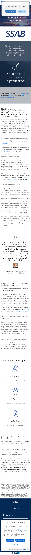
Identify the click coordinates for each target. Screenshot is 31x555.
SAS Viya (11, 95)
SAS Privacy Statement (22, 530)
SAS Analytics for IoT (23, 93)
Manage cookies (15, 544)
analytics (5, 143)
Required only (20, 540)
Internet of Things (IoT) (7, 151)
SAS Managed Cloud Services (19, 311)
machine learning (12, 179)
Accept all (10, 540)
